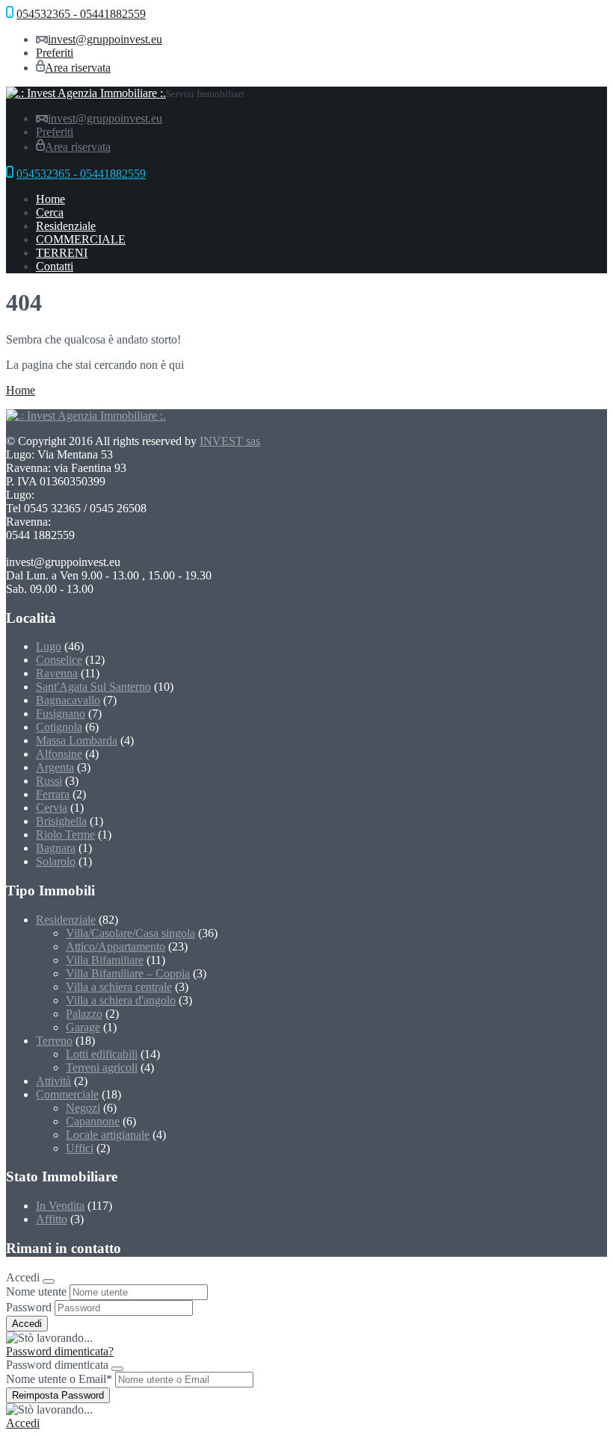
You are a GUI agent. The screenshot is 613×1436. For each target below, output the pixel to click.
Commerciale (67, 1094)
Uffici (79, 1148)
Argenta (55, 767)
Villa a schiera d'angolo (121, 1000)
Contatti (54, 266)
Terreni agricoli (102, 1067)
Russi (49, 780)
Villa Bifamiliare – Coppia (128, 973)
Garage (83, 1027)
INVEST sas (230, 441)
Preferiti (54, 52)
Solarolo (56, 861)
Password (29, 1307)
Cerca (50, 212)
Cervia (51, 807)
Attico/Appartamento (115, 946)
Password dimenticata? (60, 1351)
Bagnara (56, 848)
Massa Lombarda (76, 740)
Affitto (51, 1219)
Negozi (83, 1107)
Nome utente (36, 1291)
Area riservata (78, 67)
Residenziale (66, 226)
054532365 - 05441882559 (81, 13)
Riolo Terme (65, 834)
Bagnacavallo (68, 700)
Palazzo (84, 1013)
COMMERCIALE (81, 239)
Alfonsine (59, 753)
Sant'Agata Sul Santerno (93, 686)
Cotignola (59, 727)
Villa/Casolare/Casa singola (130, 933)
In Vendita (60, 1205)
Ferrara (53, 794)
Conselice (59, 659)
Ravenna (57, 673)
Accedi (23, 1423)
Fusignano (60, 713)
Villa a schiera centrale (119, 986)
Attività (53, 1081)
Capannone (93, 1121)
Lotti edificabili (102, 1054)
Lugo (48, 646)
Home (50, 199)
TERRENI (61, 252)
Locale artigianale (108, 1134)
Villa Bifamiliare (105, 960)
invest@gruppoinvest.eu (105, 39)
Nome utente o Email (59, 1379)
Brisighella (61, 821)
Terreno (54, 1040)
